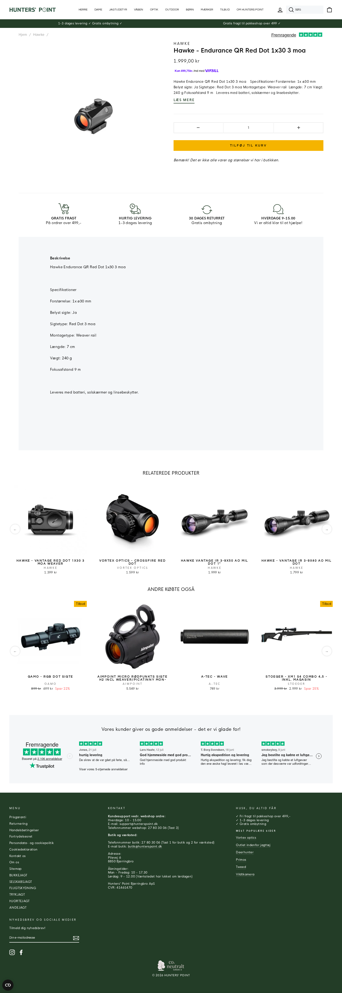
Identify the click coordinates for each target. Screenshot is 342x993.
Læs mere (184, 100)
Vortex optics (246, 838)
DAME (98, 9)
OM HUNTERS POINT (250, 9)
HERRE (83, 9)
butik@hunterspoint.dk (145, 846)
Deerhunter (245, 852)
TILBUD (225, 9)
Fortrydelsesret (21, 836)
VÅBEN (138, 9)
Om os (14, 862)
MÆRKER (207, 9)
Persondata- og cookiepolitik (31, 843)
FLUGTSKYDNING (22, 888)
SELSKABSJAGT (20, 882)
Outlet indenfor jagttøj (253, 845)
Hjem (23, 35)
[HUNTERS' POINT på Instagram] (12, 952)
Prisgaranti (17, 817)
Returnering (18, 824)
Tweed (241, 867)
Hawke (39, 35)
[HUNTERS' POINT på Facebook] (21, 952)
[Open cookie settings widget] (7, 985)
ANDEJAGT (18, 908)
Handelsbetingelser (24, 830)
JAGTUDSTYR (118, 9)
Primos (241, 860)
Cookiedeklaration (23, 849)
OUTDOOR (172, 9)
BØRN (190, 9)
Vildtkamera (245, 874)
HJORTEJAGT (19, 901)
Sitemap (15, 869)
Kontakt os (17, 856)
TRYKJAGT (17, 895)
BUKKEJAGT (18, 875)
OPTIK (154, 9)
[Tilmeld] (76, 938)
